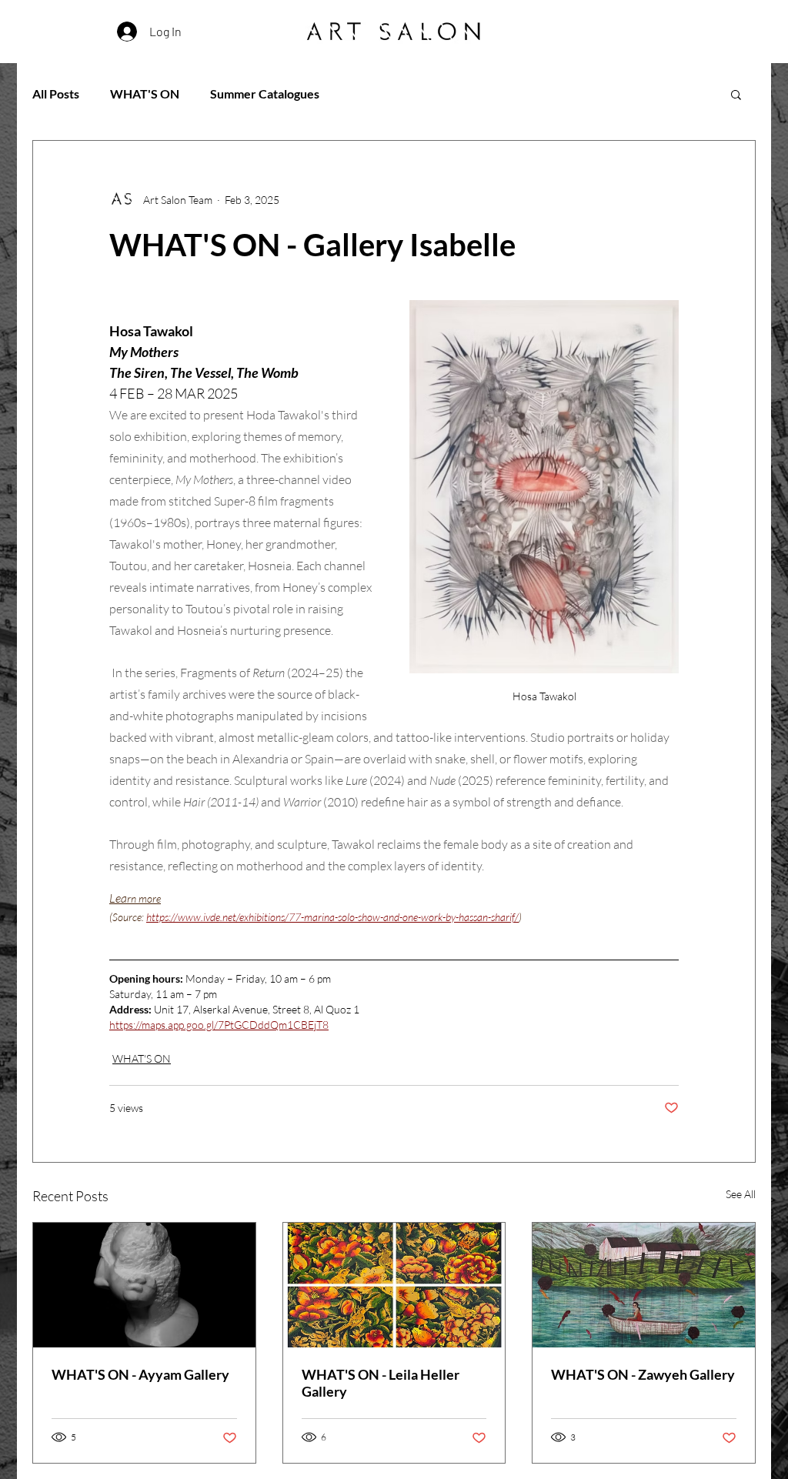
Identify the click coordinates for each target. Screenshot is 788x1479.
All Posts (55, 93)
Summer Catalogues (264, 93)
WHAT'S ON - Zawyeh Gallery (643, 1374)
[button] (736, 94)
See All (741, 1193)
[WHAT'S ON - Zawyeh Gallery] (644, 1285)
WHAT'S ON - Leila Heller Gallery (380, 1383)
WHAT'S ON (144, 93)
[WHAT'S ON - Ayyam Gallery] (144, 1285)
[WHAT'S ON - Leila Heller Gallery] (394, 1285)
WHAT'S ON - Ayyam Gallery (140, 1374)
